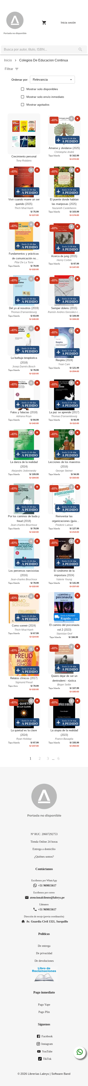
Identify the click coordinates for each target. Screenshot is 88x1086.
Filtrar (9, 69)
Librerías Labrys (38, 1073)
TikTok (47, 1058)
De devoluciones (44, 960)
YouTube (47, 1051)
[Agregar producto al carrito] (77, 118)
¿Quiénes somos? (44, 856)
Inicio (8, 60)
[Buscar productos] (80, 49)
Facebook (47, 1036)
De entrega (44, 945)
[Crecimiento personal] (24, 133)
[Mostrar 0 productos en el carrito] (44, 23)
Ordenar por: (19, 79)
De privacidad (44, 953)
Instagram (47, 1043)
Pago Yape (44, 1004)
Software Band (60, 1073)
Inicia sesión (68, 22)
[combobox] (37, 49)
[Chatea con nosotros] (79, 1052)
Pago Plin (44, 1012)
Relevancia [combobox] (40, 79)
